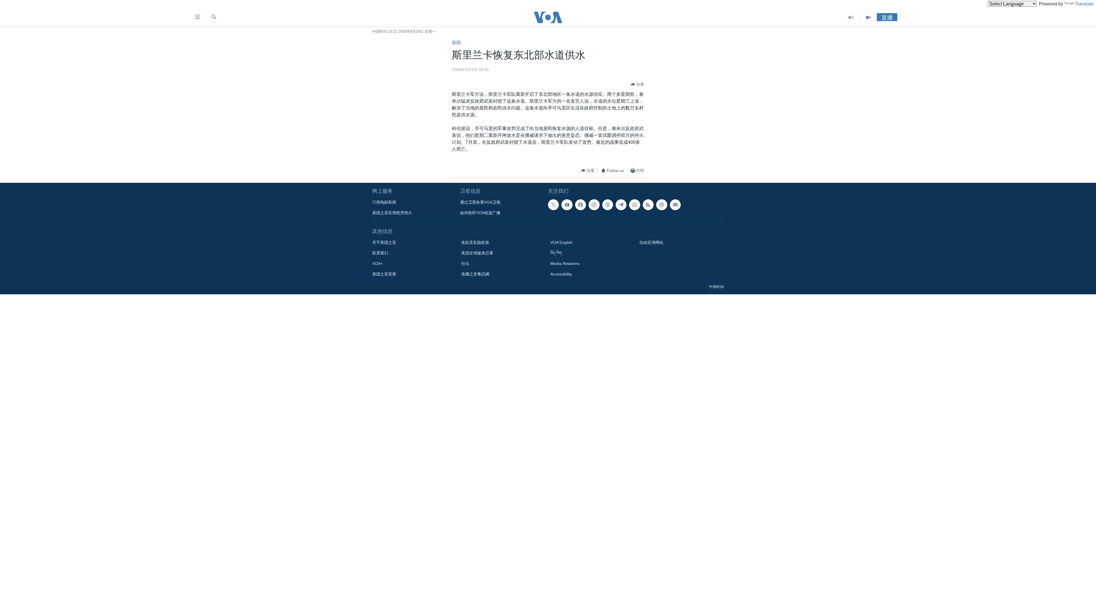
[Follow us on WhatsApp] (634, 204)
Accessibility (561, 274)
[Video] (868, 17)
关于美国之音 (384, 242)
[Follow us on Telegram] (621, 204)
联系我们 (380, 253)
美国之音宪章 (384, 274)
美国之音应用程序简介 (392, 212)
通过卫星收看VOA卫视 (480, 202)
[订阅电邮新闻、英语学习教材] (675, 204)
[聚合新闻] (648, 204)
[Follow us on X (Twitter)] (553, 204)
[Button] (637, 84)
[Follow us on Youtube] (566, 204)
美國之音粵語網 (475, 274)
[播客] (661, 204)
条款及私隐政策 (475, 242)
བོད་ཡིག (556, 253)
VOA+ (377, 263)
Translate (1084, 3)
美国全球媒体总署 (477, 253)
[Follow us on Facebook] (580, 204)
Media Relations (564, 263)
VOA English (561, 242)
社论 (465, 263)
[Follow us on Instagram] (594, 204)
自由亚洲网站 (651, 242)
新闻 (456, 42)
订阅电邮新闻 (384, 202)
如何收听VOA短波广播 (480, 212)
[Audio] (851, 17)
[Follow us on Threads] (607, 204)
